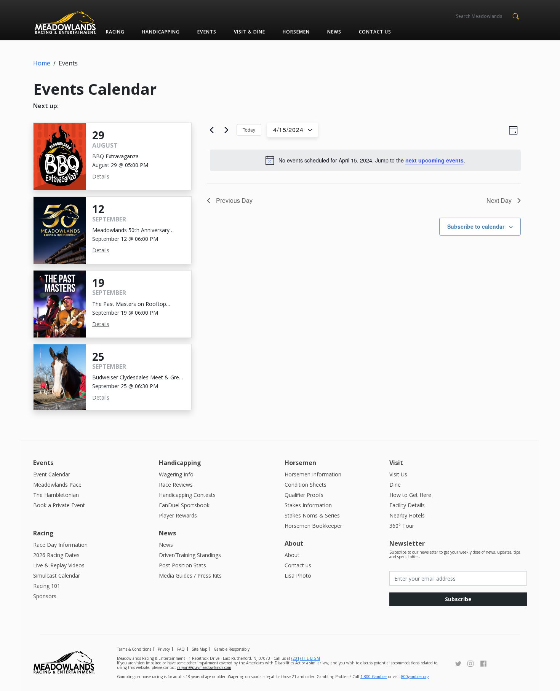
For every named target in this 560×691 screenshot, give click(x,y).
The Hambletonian (56, 494)
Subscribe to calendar (475, 226)
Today (249, 129)
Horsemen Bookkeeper (313, 525)
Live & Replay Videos (59, 565)
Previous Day (234, 200)
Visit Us (398, 474)
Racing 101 (46, 585)
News (334, 32)
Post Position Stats (182, 565)
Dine (395, 484)
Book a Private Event (59, 505)
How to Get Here (410, 494)
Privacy (164, 649)
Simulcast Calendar (56, 575)
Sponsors (44, 596)
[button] (516, 15)
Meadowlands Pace (57, 484)
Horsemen (296, 32)
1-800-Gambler (373, 676)
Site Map (199, 649)
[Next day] (226, 130)
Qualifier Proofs (304, 494)
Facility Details (407, 505)
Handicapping (161, 32)
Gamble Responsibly (232, 649)
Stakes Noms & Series (312, 515)
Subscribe (458, 599)
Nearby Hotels (407, 515)
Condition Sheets (305, 484)
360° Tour (401, 525)
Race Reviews (176, 484)
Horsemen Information (313, 474)
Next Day (499, 200)
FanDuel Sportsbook (184, 505)
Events (206, 32)
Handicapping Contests (187, 494)
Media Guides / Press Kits (190, 575)
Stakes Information (308, 505)
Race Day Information (60, 544)
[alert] (365, 160)
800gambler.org (415, 676)
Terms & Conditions (134, 649)
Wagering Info (176, 474)
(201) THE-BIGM (305, 658)
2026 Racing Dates (56, 555)
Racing (115, 32)
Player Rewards (178, 515)
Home (41, 63)
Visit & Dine (249, 32)
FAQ (181, 649)
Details (100, 176)
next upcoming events (434, 160)
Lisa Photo (298, 575)
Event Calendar (51, 474)
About (292, 555)
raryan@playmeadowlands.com (204, 667)
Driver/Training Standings (190, 555)
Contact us (375, 32)
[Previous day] (211, 130)
